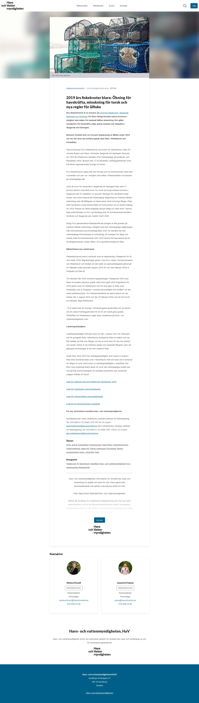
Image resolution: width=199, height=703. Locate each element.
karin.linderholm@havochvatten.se (81, 426)
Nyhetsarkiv (82, 5)
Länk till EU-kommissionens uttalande (83, 404)
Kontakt (123, 5)
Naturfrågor (107, 444)
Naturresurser (95, 444)
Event (111, 5)
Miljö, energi (71, 444)
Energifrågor (83, 444)
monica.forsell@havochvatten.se (73, 600)
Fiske (97, 452)
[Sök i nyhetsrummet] (185, 6)
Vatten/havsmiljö (120, 444)
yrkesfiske (94, 463)
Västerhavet (84, 463)
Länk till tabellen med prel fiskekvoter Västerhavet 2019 (91, 381)
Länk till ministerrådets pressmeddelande (84, 396)
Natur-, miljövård (86, 452)
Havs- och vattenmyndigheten (113, 463)
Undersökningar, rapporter (77, 448)
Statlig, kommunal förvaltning (103, 448)
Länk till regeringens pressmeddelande (83, 389)
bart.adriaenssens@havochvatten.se (82, 433)
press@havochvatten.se (125, 600)
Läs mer (99, 520)
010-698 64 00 (73, 604)
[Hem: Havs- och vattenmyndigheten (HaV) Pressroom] (12, 5)
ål (78, 463)
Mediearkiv (98, 5)
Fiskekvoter (71, 463)
